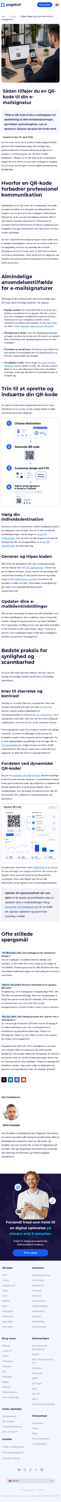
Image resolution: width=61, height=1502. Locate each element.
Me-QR (36, 1393)
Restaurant (38, 1285)
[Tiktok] (30, 1470)
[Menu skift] (57, 5)
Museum (36, 1316)
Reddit (35, 1354)
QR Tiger (37, 1383)
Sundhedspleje (40, 1306)
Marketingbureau (41, 1275)
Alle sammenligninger (43, 1404)
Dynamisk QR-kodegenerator (22, 907)
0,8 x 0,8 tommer (44, 715)
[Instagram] (25, 1470)
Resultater (37, 1423)
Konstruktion (39, 1300)
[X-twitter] (36, 1470)
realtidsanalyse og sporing (45, 867)
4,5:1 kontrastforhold (11, 745)
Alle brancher (39, 1326)
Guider (13, 16)
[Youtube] (19, 1470)
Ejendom (37, 1295)
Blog (34, 1433)
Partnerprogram (40, 1438)
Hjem (3, 16)
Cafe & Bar (38, 1280)
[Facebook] (42, 1470)
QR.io (35, 1399)
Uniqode (36, 1368)
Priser (35, 1428)
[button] (4, 1079)
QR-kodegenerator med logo (23, 579)
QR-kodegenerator (34, 567)
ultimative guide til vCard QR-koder (36, 326)
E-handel (37, 1290)
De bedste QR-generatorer (40, 1347)
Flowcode (37, 1373)
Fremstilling (38, 1321)
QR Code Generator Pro (42, 1361)
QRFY (35, 1378)
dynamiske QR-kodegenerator (26, 775)
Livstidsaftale (39, 1443)
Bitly (34, 1388)
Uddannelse (38, 1311)
